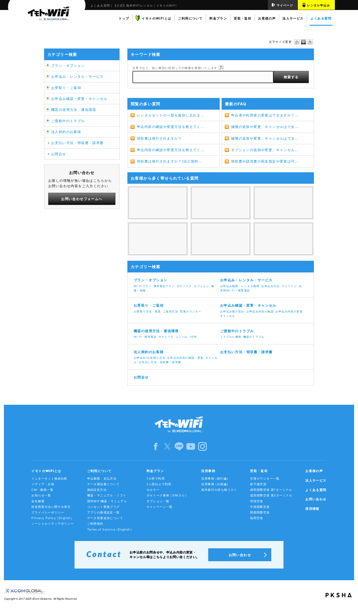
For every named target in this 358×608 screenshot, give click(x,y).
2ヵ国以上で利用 (159, 484)
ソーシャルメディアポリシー (52, 523)
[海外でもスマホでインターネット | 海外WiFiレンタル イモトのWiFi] (46, 16)
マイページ (285, 5)
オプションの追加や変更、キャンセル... (265, 150)
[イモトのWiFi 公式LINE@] (179, 446)
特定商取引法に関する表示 (51, 507)
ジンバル (182, 336)
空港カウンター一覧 (265, 478)
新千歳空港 (258, 484)
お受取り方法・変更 (147, 311)
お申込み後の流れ (232, 311)
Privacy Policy (52, 518)
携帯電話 (150, 336)
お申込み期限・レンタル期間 (239, 286)
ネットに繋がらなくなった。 (283, 239)
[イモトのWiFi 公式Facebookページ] (155, 446)
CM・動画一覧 (42, 490)
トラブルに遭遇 (230, 336)
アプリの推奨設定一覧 (103, 512)
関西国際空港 (260, 512)
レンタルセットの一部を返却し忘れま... (171, 115)
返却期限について (220, 239)
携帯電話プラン (164, 286)
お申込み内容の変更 (289, 311)
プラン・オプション (68, 65)
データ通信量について (103, 484)
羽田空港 (256, 501)
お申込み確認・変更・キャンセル (79, 99)
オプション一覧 (158, 501)
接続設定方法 (97, 490)
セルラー (153, 490)
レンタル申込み (318, 5)
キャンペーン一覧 (160, 507)
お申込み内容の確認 (259, 311)
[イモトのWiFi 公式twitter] (167, 446)
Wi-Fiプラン (142, 286)
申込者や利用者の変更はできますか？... (265, 115)
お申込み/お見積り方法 (149, 357)
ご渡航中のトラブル (68, 121)
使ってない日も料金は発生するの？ (220, 203)
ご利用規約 (95, 523)
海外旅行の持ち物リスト (219, 490)
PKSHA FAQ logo (339, 595)
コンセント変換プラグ (103, 507)
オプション (201, 286)
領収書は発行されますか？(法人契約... (169, 161)
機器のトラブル (253, 336)
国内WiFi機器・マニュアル (107, 501)
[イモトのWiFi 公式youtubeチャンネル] (191, 446)
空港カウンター (190, 311)
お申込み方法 (270, 286)
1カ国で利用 (156, 478)
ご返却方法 (170, 311)
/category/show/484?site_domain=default (48, 132)
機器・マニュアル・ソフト (106, 495)
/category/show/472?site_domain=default (48, 87)
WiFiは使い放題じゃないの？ (158, 203)
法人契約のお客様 (66, 132)
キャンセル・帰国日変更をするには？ (158, 239)
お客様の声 (314, 471)
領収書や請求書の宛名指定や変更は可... (265, 161)
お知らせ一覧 (41, 495)
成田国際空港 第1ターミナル (271, 490)
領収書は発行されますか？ (159, 138)
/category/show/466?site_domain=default (48, 76)
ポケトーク (184, 286)
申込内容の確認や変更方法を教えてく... (171, 127)
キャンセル (227, 316)
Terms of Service (110, 529)
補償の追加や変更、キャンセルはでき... (265, 127)
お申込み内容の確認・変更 (185, 357)
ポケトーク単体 (167, 495)
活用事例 (215, 478)
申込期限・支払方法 (102, 478)
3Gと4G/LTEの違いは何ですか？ (283, 203)
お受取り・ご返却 (66, 88)
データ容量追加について (105, 518)
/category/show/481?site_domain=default (48, 121)
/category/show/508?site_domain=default (48, 109)
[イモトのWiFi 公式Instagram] (202, 446)
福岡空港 (256, 518)
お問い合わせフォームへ (81, 199)
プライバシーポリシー (47, 512)
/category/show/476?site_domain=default (48, 98)
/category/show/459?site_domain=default (48, 65)
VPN (193, 336)
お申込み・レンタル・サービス (77, 76)
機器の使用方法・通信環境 (73, 109)
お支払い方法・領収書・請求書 (77, 143)
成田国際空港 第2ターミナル (271, 495)
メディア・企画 (42, 484)
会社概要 (38, 501)
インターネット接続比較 (49, 478)
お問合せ (58, 154)
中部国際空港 (260, 507)
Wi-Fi (138, 336)
